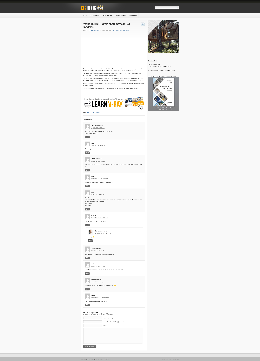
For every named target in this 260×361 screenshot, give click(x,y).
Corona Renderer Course (164, 66)
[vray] (163, 52)
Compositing (133, 15)
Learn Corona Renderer (93, 112)
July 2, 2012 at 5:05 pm (97, 282)
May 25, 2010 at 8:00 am (98, 161)
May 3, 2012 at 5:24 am (97, 250)
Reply (87, 136)
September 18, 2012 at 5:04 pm (100, 297)
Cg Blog (87, 359)
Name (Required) (108, 318)
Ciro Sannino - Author (94, 30)
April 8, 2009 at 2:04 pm (98, 128)
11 (143, 24)
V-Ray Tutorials (94, 15)
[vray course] (114, 111)
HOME (85, 15)
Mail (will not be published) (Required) (113, 322)
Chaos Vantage (152, 61)
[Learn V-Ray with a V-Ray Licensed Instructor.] (96, 11)
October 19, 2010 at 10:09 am (99, 178)
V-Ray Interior (170, 70)
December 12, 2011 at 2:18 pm (99, 218)
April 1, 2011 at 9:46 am (97, 194)
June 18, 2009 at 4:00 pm (98, 145)
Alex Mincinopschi (97, 125)
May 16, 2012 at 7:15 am (98, 266)
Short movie (126, 30)
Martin (93, 176)
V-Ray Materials (107, 15)
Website (105, 326)
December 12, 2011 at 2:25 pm (102, 233)
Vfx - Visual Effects (117, 30)
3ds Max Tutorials (121, 15)
